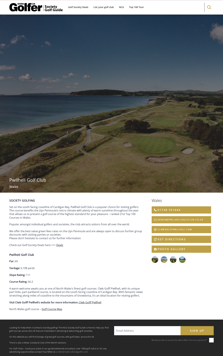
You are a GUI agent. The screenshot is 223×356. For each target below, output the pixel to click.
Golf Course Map (52, 309)
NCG (121, 7)
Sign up (197, 330)
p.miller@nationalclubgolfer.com (72, 351)
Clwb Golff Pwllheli (89, 302)
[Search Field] (209, 7)
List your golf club (104, 7)
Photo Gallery (172, 249)
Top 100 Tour (136, 7)
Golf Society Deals (78, 7)
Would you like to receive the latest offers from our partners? (179, 340)
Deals (59, 245)
